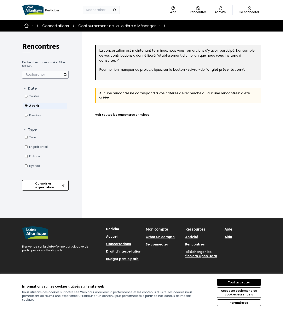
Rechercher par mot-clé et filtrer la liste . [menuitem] (44, 64)
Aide (228, 236)
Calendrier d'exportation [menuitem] (43, 185)
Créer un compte (160, 236)
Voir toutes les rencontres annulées (122, 115)
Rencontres (195, 244)
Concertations (55, 25)
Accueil (112, 236)
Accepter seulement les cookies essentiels (239, 292)
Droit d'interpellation (123, 251)
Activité (191, 236)
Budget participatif (122, 258)
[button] (30, 88)
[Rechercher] (114, 10)
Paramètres (239, 303)
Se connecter (157, 244)
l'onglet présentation (225, 69)
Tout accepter (239, 282)
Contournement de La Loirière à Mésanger (117, 25)
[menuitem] (45, 75)
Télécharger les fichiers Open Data (201, 253)
